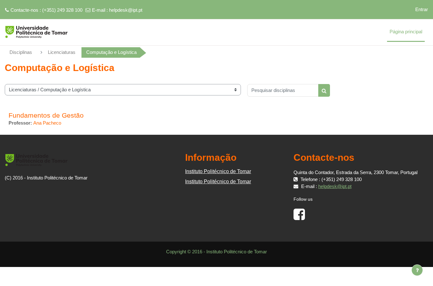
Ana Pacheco (47, 123)
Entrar (421, 9)
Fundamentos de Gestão (46, 115)
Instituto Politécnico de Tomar (218, 171)
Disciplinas (21, 52)
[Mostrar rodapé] (417, 270)
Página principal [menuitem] (406, 31)
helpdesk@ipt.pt (125, 10)
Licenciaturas (61, 52)
